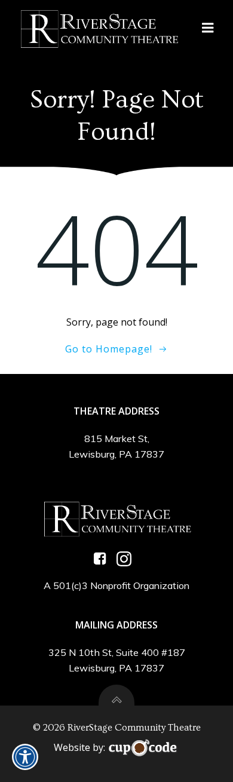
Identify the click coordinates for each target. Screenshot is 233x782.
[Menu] (208, 28)
